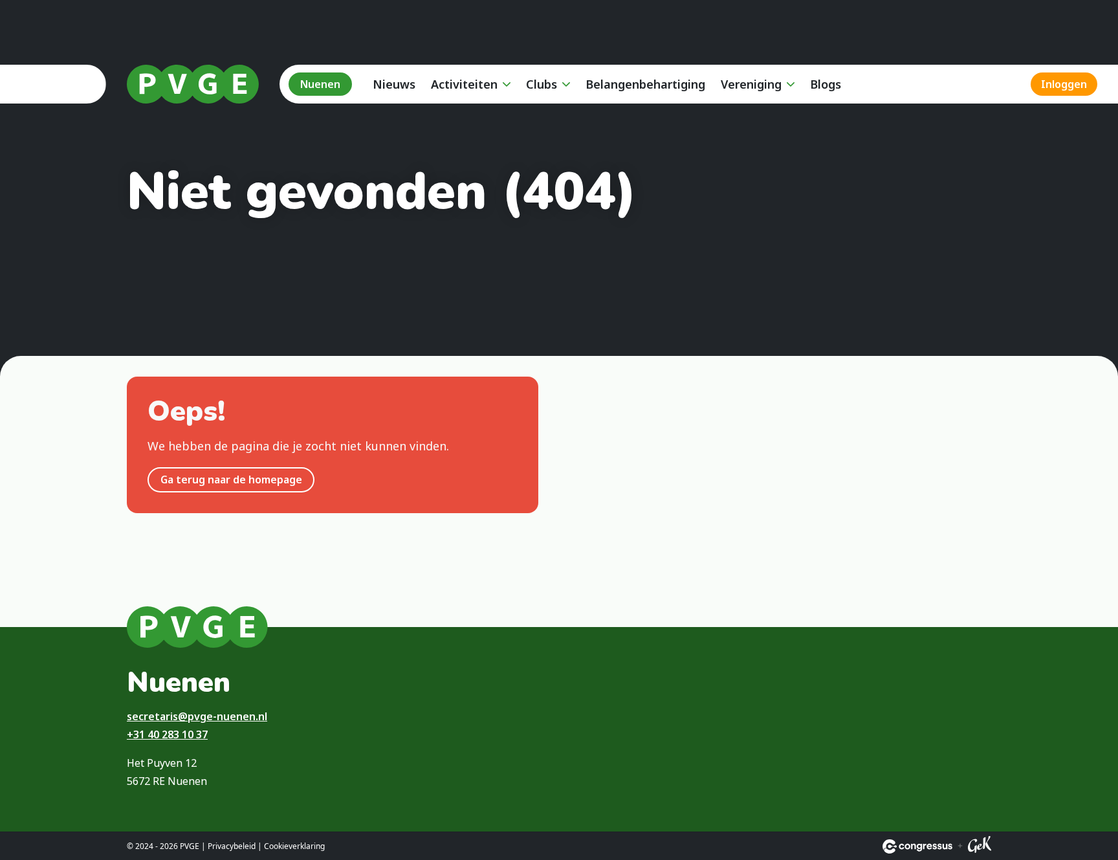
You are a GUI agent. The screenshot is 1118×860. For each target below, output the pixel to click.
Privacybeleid (232, 846)
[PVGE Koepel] (193, 84)
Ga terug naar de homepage (231, 479)
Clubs (541, 84)
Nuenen (320, 84)
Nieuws (394, 84)
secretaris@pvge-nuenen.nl (197, 716)
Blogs (825, 84)
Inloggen (1064, 84)
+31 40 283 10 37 (167, 734)
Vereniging (751, 84)
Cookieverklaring (294, 846)
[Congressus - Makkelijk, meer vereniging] (917, 846)
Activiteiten (464, 84)
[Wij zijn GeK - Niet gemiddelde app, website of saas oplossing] (979, 846)
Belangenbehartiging (645, 84)
